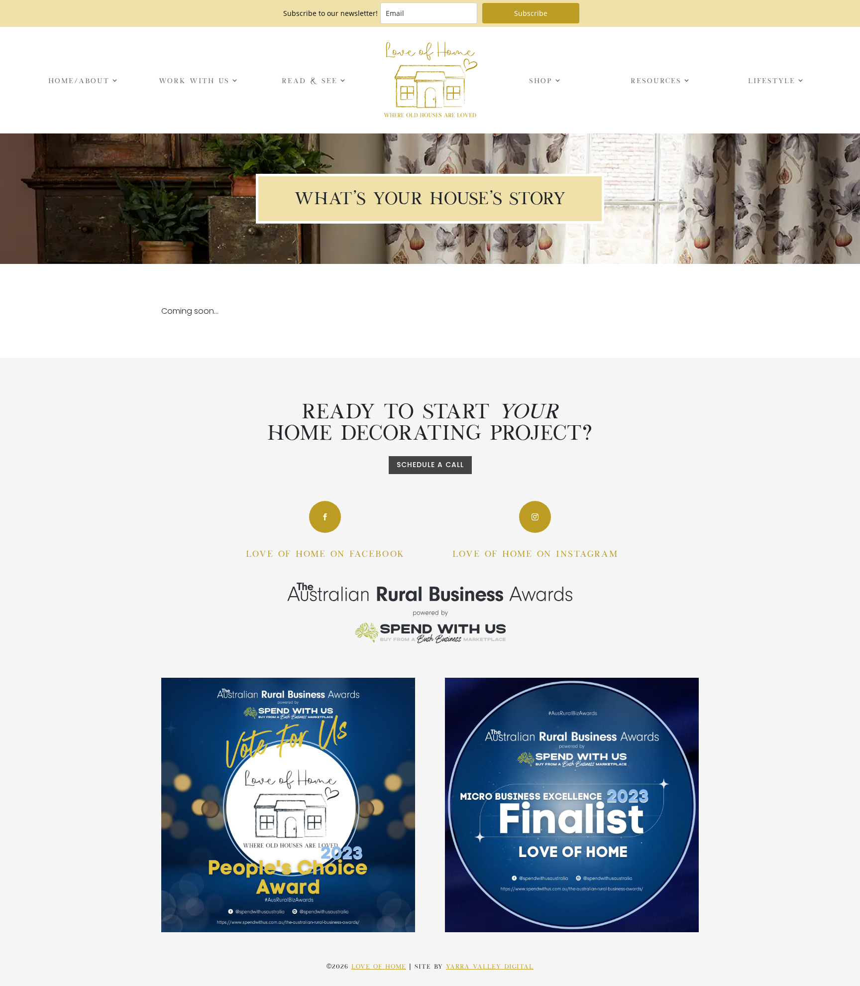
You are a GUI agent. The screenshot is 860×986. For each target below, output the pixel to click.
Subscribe (530, 13)
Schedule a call (430, 465)
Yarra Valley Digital (490, 966)
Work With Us (194, 80)
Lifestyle (771, 80)
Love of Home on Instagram (535, 553)
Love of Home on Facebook (325, 553)
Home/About (78, 80)
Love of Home (378, 966)
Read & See (309, 80)
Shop (540, 80)
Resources (656, 80)
